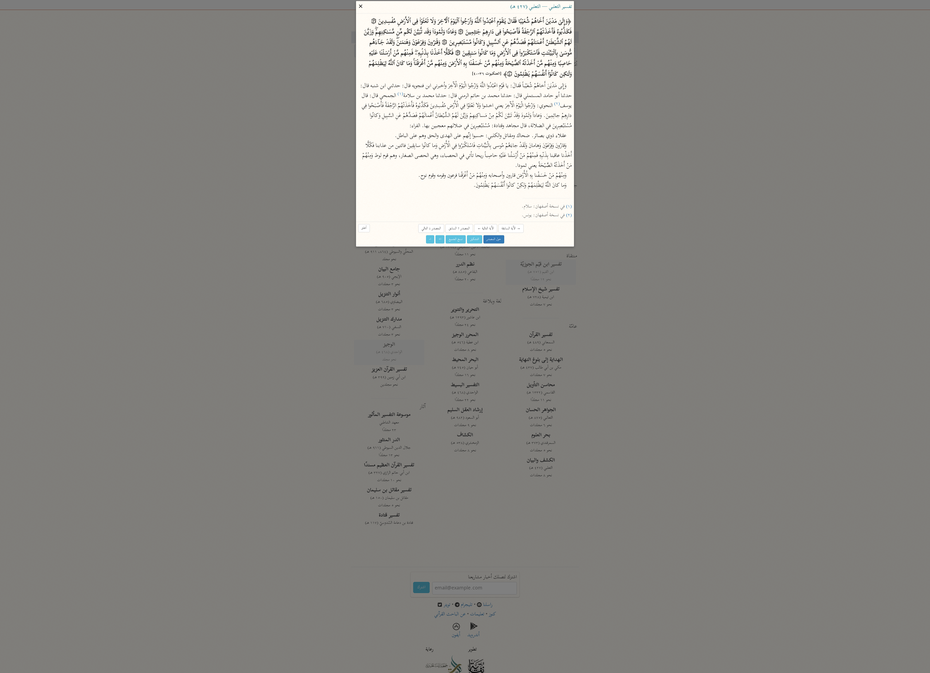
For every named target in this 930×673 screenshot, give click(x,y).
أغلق (364, 228)
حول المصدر (494, 239)
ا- (430, 239)
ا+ (440, 239)
